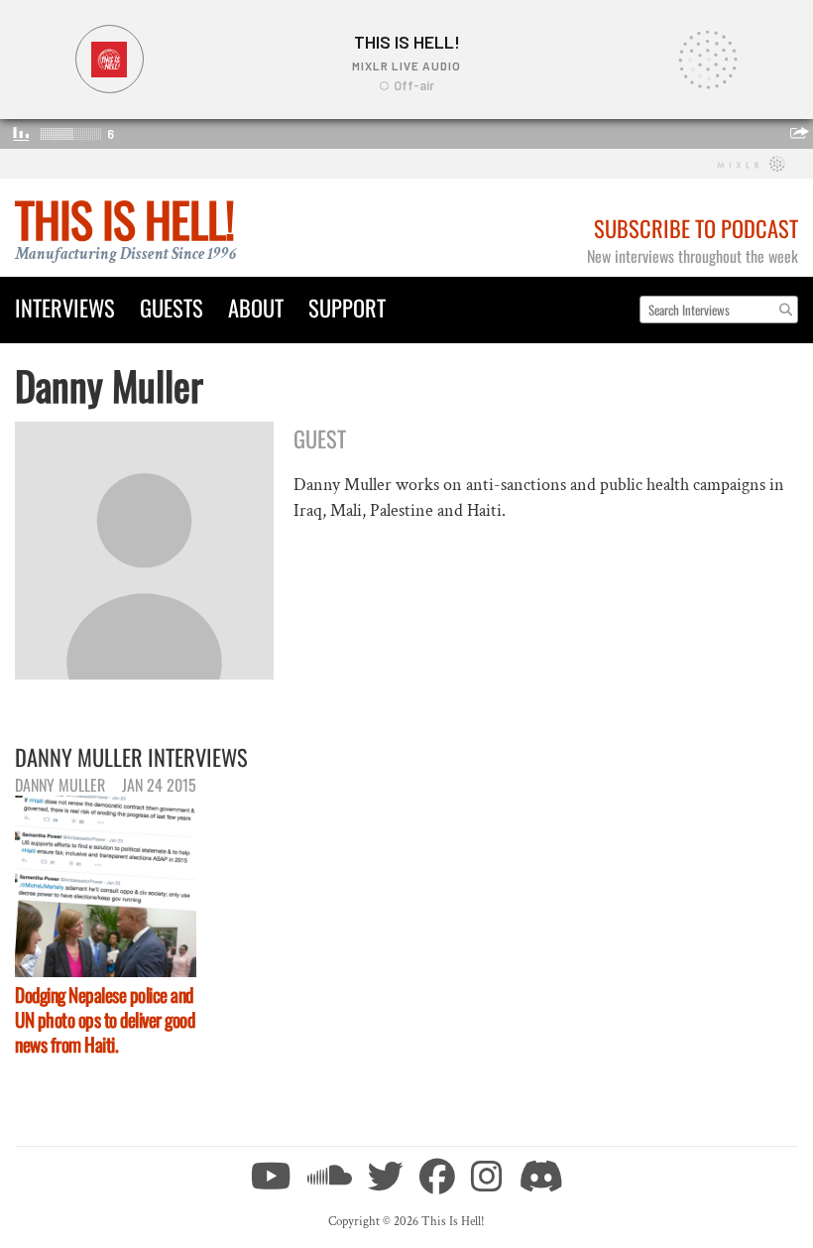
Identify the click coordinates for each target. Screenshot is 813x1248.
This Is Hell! (124, 219)
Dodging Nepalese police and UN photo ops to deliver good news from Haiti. (104, 1019)
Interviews (65, 307)
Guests (171, 307)
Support (347, 307)
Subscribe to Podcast (696, 227)
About (256, 307)
